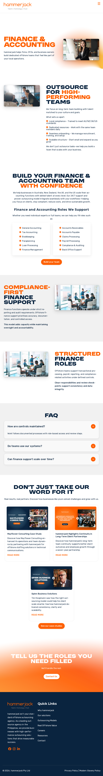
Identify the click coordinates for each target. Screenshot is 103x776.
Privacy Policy (71, 770)
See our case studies (51, 626)
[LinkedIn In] (18, 749)
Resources (43, 735)
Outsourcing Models (47, 720)
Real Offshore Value (47, 725)
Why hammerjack (46, 710)
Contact (42, 740)
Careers (41, 730)
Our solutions (44, 715)
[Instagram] (14, 749)
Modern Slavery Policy (90, 770)
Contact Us (51, 676)
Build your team (52, 262)
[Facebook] (9, 749)
